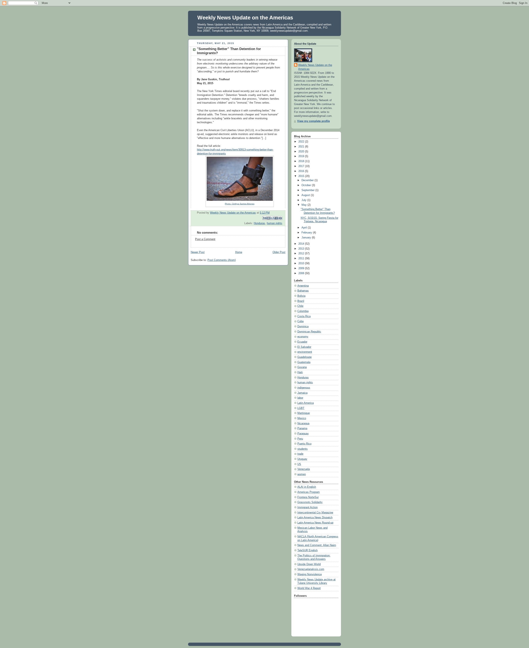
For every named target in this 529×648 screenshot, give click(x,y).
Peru (300, 438)
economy (302, 336)
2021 (301, 146)
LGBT (300, 408)
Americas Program (308, 492)
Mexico (301, 418)
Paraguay (303, 433)
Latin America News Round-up (315, 522)
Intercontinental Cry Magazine (315, 512)
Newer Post (198, 252)
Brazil (300, 301)
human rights (274, 223)
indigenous (303, 387)
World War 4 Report (309, 588)
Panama (302, 428)
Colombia (303, 311)
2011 (301, 258)
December (308, 180)
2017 (301, 166)
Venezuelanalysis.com (310, 569)
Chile (300, 306)
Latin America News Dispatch (314, 517)
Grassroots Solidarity (310, 502)
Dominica (303, 326)
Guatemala (303, 362)
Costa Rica (304, 316)
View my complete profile (313, 121)
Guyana (302, 367)
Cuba (300, 321)
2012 (301, 253)
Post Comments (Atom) (221, 260)
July (304, 200)
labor (300, 397)
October (306, 185)
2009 (301, 268)
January (306, 237)
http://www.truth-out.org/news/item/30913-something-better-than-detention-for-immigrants (235, 176)
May (304, 204)
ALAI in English (306, 486)
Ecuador (302, 341)
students (302, 448)
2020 (301, 151)
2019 (301, 156)
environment (304, 351)
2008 (301, 273)
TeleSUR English (307, 550)
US (299, 464)
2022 (301, 141)
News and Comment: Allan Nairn (316, 545)
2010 (301, 263)
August (306, 195)
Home (238, 252)
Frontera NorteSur (308, 497)
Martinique (303, 413)
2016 (301, 171)
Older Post (279, 252)
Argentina (303, 285)
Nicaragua (303, 423)
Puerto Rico (304, 443)
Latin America (305, 403)
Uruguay (302, 459)
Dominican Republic (309, 331)
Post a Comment (205, 239)
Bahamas (303, 290)
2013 (301, 248)
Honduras (259, 223)
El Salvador (304, 347)
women (301, 474)
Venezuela (303, 469)
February (307, 232)
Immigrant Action (307, 507)
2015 (301, 176)
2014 (301, 243)
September (308, 190)
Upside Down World (309, 564)
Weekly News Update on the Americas (245, 17)
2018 (301, 161)
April (304, 227)
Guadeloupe (304, 357)
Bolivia (301, 295)
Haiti (300, 372)
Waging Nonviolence (309, 574)
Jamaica (302, 392)
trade (300, 453)
